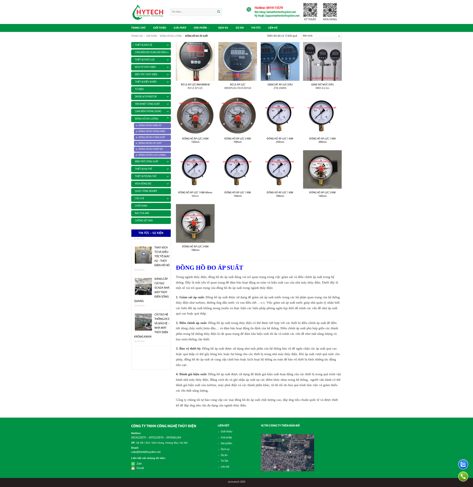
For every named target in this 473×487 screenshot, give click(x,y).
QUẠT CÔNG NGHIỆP (146, 191)
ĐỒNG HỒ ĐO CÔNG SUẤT (152, 137)
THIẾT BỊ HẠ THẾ (143, 169)
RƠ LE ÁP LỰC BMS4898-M (195, 86)
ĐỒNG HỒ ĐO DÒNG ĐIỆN (152, 131)
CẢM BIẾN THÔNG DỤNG (148, 111)
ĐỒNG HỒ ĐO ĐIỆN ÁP (150, 125)
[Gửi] (219, 12)
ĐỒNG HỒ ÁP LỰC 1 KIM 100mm (280, 194)
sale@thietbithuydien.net (146, 451)
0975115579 (156, 437)
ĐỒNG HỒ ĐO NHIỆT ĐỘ (151, 149)
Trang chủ (138, 28)
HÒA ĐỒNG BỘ (143, 183)
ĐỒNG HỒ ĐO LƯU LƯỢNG (152, 155)
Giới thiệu (159, 28)
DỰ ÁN (240, 28)
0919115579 (138, 437)
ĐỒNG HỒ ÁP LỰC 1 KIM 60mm (195, 194)
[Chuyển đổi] (168, 44)
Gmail (140, 467)
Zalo (139, 463)
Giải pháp (180, 28)
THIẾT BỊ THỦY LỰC (145, 59)
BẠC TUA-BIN (142, 213)
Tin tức (256, 28)
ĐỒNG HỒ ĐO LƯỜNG (171, 36)
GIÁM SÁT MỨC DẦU (322, 86)
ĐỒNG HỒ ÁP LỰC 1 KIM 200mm (322, 140)
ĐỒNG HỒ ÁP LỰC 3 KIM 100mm (237, 140)
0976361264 (173, 437)
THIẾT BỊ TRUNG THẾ (145, 176)
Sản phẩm (200, 28)
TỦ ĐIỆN (139, 89)
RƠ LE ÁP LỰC (237, 86)
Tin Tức (225, 461)
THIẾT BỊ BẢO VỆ (143, 45)
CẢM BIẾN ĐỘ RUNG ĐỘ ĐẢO (150, 52)
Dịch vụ (223, 28)
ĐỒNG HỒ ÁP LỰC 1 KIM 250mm (280, 140)
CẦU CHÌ (139, 198)
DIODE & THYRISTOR (146, 96)
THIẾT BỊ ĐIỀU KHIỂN (145, 82)
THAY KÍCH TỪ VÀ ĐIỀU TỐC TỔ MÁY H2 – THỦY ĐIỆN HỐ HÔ (162, 249)
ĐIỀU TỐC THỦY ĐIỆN (146, 74)
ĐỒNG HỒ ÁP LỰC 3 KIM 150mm (195, 140)
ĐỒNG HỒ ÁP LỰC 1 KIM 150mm (237, 194)
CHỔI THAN (141, 206)
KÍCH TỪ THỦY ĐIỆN (145, 67)
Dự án (224, 455)
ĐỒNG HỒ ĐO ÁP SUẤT (150, 143)
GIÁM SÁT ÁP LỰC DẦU (280, 86)
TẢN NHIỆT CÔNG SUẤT (147, 104)
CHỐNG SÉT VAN (144, 220)
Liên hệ (272, 28)
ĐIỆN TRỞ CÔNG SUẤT (147, 161)
